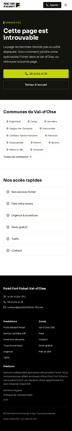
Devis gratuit (46, 345)
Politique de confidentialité (17, 394)
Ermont (37, 142)
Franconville (49, 128)
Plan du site (45, 351)
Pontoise (53, 135)
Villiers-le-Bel (16, 149)
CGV (5, 399)
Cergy (33, 121)
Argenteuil (14, 121)
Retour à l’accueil (36, 84)
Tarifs (6, 357)
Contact (43, 339)
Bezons (55, 142)
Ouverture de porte (13, 339)
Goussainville (16, 142)
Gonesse (38, 149)
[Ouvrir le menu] (66, 5)
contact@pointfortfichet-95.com (25, 307)
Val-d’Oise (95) (47, 327)
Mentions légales (12, 390)
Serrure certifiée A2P (14, 333)
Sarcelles (52, 121)
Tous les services (12, 345)
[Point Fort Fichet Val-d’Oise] (12, 5)
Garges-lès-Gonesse (20, 128)
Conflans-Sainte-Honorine (23, 135)
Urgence (8, 351)
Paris (41, 333)
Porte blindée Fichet (14, 327)
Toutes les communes (15, 156)
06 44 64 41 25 (38, 74)
